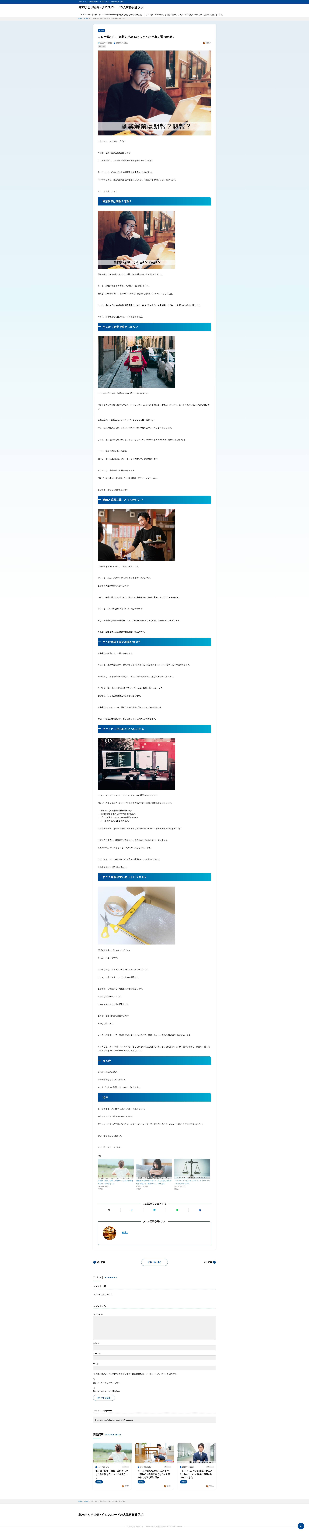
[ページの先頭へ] (301, 1526)
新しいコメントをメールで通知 (106, 1383)
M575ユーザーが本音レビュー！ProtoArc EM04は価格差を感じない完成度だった (111, 15)
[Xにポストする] (109, 1210)
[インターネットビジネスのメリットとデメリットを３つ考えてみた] (192, 1169)
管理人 (125, 1232)
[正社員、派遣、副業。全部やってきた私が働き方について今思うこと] (116, 1169)
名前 (96, 1343)
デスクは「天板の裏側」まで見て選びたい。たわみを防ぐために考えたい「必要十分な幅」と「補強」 (185, 15)
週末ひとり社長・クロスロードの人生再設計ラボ (111, 7)
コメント (98, 1314)
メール (97, 1354)
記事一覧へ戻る (154, 1262)
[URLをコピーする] (200, 1210)
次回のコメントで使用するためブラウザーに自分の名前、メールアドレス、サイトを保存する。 (137, 1374)
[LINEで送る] (177, 1210)
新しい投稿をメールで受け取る (106, 1391)
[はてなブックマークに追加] (154, 1210)
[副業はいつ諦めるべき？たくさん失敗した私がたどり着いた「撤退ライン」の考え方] (154, 1169)
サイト (96, 1364)
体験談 (101, 30)
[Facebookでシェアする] (131, 1210)
